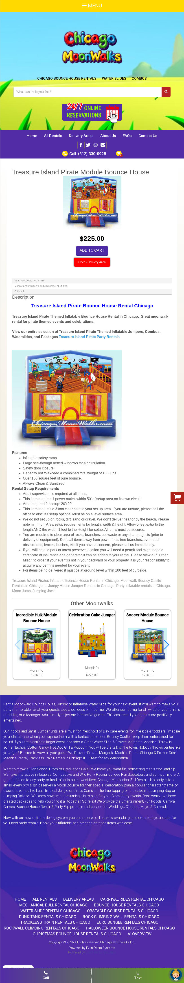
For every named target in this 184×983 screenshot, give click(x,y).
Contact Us (147, 135)
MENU (94, 6)
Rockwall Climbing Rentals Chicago (41, 928)
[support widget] (176, 974)
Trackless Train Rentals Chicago (55, 922)
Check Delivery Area (92, 262)
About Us (108, 135)
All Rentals (53, 135)
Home (32, 135)
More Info (36, 670)
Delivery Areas (81, 135)
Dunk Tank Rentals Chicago (47, 916)
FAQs (127, 135)
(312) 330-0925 (92, 153)
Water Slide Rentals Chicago (50, 910)
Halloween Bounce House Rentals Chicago (130, 928)
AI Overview (139, 934)
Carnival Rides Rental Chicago (132, 899)
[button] (167, 645)
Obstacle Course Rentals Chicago (122, 910)
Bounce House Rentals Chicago (126, 905)
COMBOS (139, 78)
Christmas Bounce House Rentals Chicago (77, 934)
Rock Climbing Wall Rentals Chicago (121, 916)
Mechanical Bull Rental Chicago (53, 905)
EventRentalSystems (100, 948)
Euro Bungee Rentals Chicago (127, 922)
